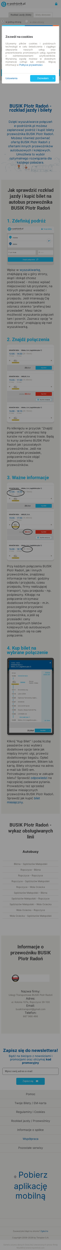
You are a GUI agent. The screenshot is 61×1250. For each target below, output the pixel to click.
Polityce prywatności (30, 64)
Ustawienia (11, 78)
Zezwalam (43, 78)
